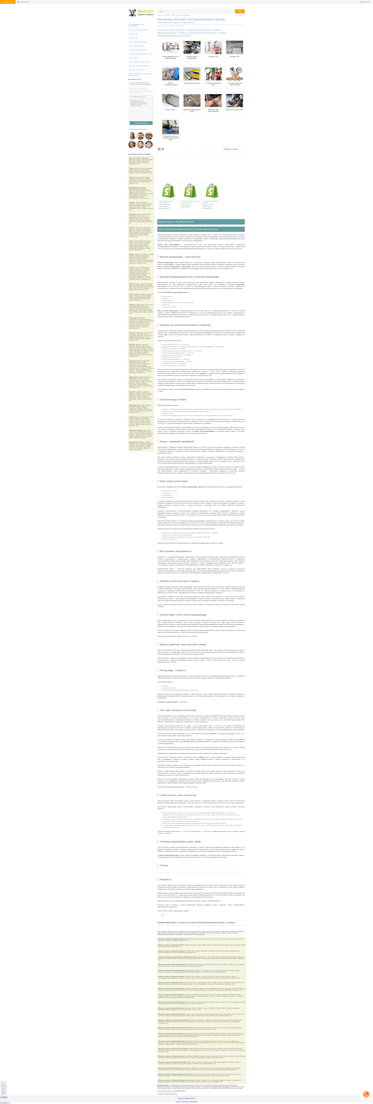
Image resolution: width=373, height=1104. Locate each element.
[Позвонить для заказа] (366, 1099)
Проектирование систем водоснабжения (136, 25)
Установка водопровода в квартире (211, 201)
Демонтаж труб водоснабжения (139, 65)
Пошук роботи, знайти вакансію (189, 1101)
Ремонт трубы (133, 58)
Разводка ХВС (133, 38)
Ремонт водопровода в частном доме (166, 201)
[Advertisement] (201, 166)
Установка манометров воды (138, 50)
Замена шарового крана (136, 46)
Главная (159, 15)
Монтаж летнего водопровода (138, 30)
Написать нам (181, 1098)
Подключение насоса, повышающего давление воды (140, 74)
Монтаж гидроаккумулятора (137, 42)
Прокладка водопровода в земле (139, 61)
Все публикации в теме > (135, 79)
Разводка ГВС (133, 34)
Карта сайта (179, 1101)
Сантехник (167, 15)
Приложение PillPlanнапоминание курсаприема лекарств (3, 1089)
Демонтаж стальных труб (137, 69)
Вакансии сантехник (190, 1098)
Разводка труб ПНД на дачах (190, 201)
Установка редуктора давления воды (140, 54)
